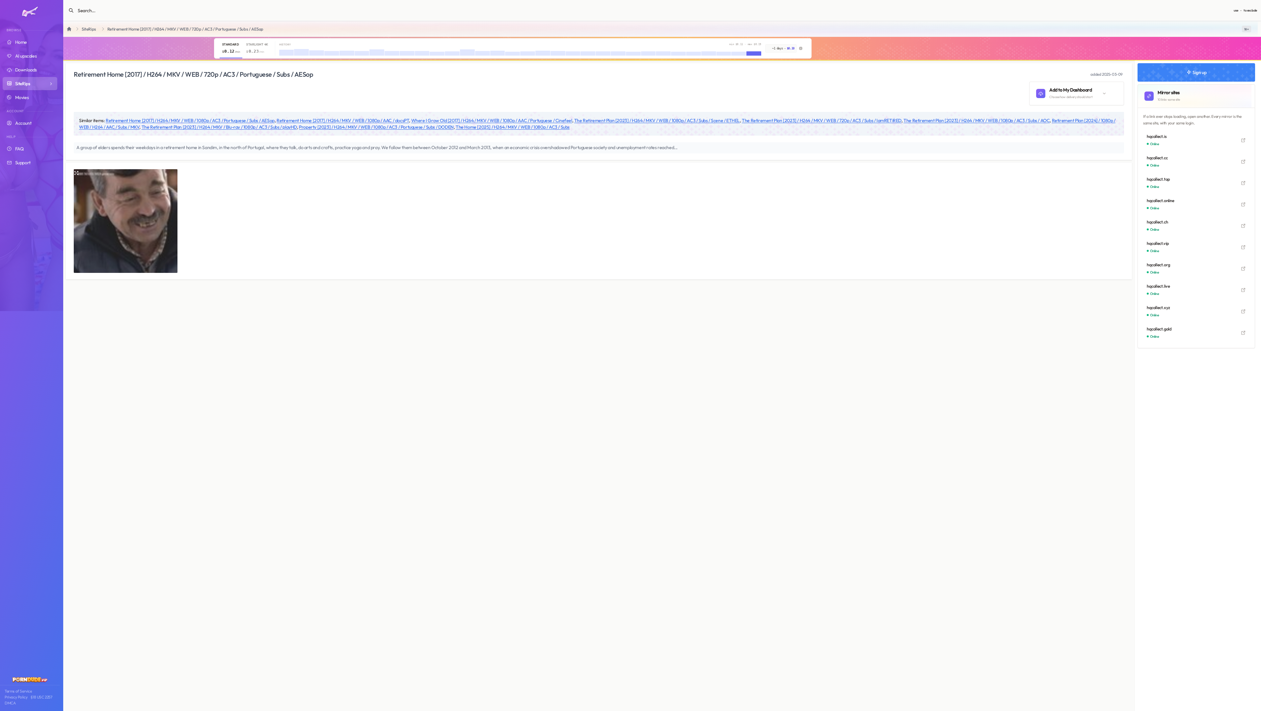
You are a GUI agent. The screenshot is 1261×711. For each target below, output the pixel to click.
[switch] (1246, 29)
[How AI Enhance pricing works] (801, 48)
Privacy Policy (16, 697)
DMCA (10, 702)
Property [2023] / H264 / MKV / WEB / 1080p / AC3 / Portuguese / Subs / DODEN (376, 127)
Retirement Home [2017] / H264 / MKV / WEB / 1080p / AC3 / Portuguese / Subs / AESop (190, 120)
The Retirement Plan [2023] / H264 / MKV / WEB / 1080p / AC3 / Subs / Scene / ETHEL (657, 120)
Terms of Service (18, 691)
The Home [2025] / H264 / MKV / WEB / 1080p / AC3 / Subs (513, 127)
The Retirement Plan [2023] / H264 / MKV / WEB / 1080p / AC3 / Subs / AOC (976, 120)
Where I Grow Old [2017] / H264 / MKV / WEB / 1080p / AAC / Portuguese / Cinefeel (491, 120)
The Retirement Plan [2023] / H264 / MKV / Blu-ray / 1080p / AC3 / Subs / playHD (219, 127)
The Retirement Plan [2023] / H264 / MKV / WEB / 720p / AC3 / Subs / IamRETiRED (821, 120)
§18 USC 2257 (41, 697)
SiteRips (89, 29)
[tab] (231, 48)
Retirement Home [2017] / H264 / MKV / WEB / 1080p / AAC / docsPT (343, 120)
